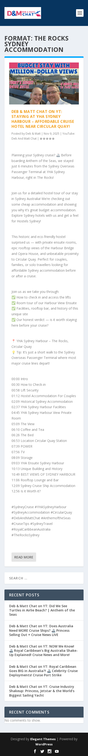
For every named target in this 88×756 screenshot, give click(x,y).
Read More (23, 557)
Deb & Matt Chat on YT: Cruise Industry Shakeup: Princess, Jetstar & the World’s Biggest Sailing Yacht (41, 690)
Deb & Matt (33, 134)
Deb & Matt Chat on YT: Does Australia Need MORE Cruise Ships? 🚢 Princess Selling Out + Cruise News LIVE (41, 630)
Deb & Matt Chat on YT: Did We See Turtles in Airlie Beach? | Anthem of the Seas (42, 610)
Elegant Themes (43, 739)
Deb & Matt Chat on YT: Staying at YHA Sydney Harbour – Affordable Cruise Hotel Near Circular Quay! (42, 119)
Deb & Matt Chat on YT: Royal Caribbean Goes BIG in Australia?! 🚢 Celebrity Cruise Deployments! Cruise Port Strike (43, 670)
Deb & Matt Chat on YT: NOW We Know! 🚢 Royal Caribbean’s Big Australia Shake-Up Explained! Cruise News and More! (43, 650)
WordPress (44, 744)
